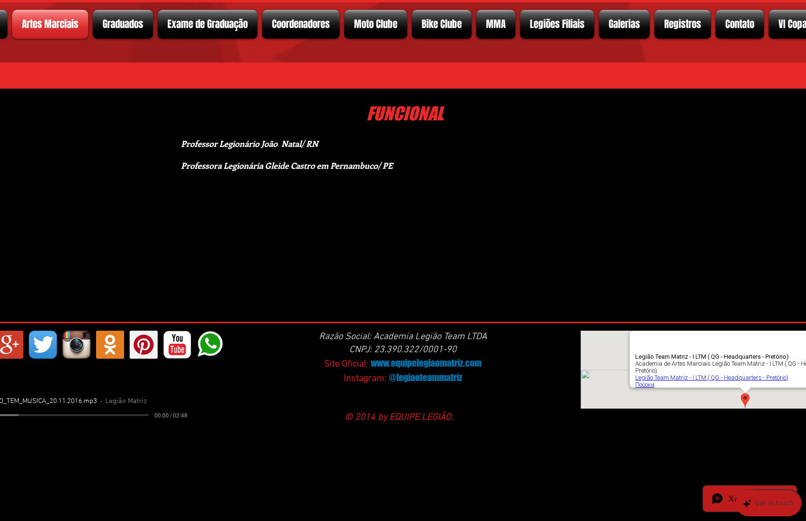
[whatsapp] (211, 345)
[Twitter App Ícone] (43, 345)
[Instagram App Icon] (76, 345)
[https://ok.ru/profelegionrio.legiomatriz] (110, 345)
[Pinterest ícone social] (144, 345)
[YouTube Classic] (177, 345)
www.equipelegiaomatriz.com (426, 362)
